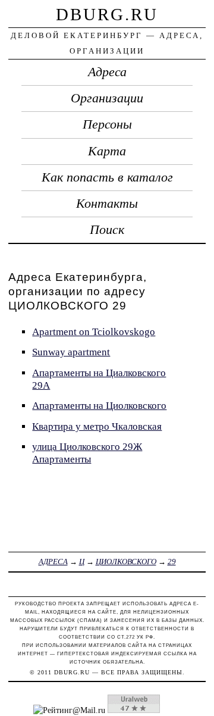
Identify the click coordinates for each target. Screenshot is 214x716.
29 (172, 561)
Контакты (107, 203)
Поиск (107, 230)
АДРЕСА (53, 561)
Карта (107, 151)
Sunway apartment (71, 352)
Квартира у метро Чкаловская (97, 426)
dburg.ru (107, 14)
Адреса (107, 72)
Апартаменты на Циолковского (99, 405)
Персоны (107, 124)
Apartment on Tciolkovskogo (93, 331)
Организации (107, 98)
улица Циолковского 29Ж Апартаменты (87, 453)
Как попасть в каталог (107, 177)
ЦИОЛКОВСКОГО (126, 561)
